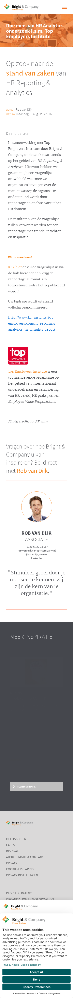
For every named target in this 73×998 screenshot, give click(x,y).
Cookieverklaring (20, 869)
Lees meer (15, 759)
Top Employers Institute (27, 372)
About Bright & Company (25, 857)
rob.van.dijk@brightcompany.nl (36, 551)
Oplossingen (16, 839)
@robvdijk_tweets (36, 554)
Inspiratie (13, 851)
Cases (10, 845)
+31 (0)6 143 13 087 (36, 547)
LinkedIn (36, 558)
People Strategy (19, 894)
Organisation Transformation (30, 900)
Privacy (11, 863)
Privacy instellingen (22, 875)
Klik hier (15, 267)
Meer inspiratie (26, 786)
